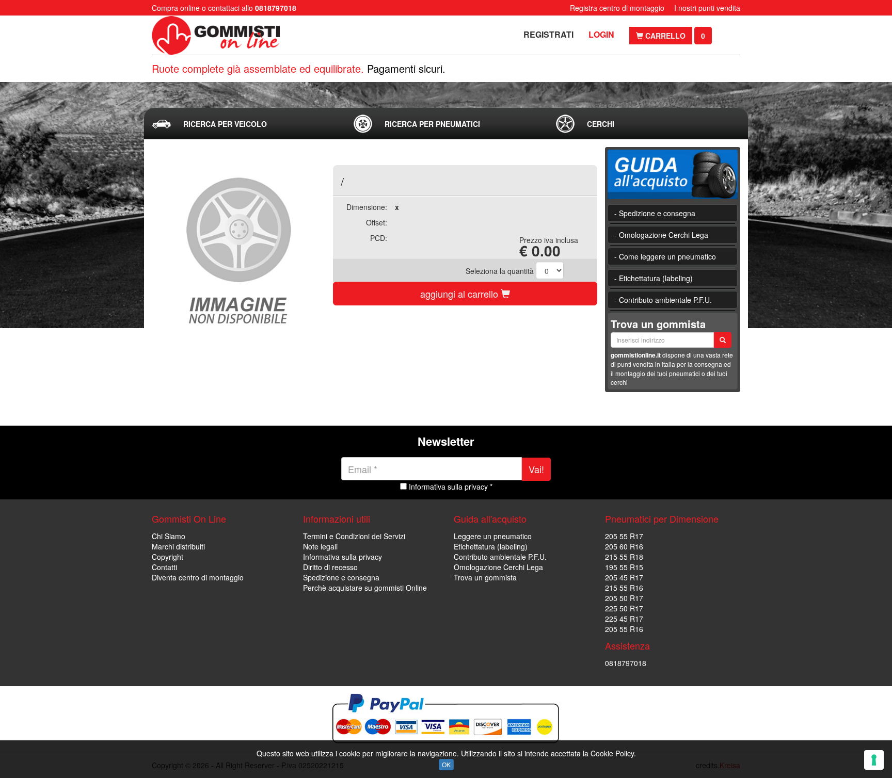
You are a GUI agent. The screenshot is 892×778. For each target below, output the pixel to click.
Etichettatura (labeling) (491, 546)
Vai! (536, 469)
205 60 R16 (624, 546)
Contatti (164, 567)
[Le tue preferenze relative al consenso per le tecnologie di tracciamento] (874, 760)
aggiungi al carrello (460, 293)
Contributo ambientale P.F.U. (500, 557)
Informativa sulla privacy (342, 557)
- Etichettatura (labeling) (653, 278)
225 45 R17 (624, 618)
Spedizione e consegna (341, 577)
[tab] (244, 124)
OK (446, 764)
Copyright (167, 557)
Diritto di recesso (330, 567)
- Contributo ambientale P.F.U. (663, 300)
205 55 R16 (624, 629)
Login (601, 34)
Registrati (548, 34)
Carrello (664, 35)
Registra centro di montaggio (617, 8)
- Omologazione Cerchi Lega (661, 235)
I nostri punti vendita (707, 8)
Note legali (320, 546)
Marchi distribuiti (178, 546)
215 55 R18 (624, 557)
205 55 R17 (624, 536)
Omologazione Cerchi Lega (498, 567)
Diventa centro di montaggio (198, 577)
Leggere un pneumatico (493, 536)
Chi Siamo (168, 536)
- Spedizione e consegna (654, 213)
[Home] (217, 35)
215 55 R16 (624, 587)
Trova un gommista (485, 577)
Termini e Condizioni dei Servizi (354, 536)
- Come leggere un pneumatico (665, 256)
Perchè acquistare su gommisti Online (365, 587)
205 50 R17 (624, 598)
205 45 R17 (624, 577)
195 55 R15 (624, 567)
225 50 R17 (624, 608)
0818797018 (625, 663)
